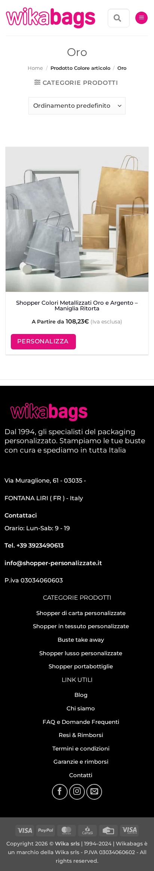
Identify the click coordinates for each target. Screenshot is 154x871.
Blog (80, 694)
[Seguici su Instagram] (77, 792)
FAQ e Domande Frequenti (81, 721)
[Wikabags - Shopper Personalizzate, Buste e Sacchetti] (50, 18)
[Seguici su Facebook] (60, 792)
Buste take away (81, 639)
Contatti (80, 775)
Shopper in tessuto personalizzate (81, 626)
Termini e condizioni (81, 748)
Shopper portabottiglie (81, 666)
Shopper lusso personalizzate (80, 653)
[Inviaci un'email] (94, 792)
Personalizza (43, 341)
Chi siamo (81, 708)
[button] (141, 18)
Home (35, 68)
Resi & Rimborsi (81, 735)
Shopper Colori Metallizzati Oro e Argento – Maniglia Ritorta (77, 305)
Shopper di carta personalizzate (81, 613)
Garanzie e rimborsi (80, 761)
